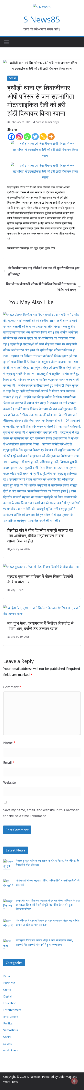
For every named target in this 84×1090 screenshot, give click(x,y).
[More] (51, 136)
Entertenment (12, 1010)
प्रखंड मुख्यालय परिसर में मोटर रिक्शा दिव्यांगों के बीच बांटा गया (40, 579)
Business (9, 983)
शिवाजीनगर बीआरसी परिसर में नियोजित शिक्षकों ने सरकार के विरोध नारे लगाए (41, 287)
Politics (8, 1023)
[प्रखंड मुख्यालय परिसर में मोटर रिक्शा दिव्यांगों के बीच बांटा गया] (41, 567)
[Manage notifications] (74, 1081)
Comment (12, 687)
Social (12, 78)
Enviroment (10, 1017)
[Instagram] (19, 136)
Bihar (6, 976)
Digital (7, 996)
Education (9, 1003)
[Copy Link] (43, 136)
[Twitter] (35, 136)
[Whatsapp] (27, 136)
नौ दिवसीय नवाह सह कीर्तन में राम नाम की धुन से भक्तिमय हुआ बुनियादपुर (43, 271)
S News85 (41, 19)
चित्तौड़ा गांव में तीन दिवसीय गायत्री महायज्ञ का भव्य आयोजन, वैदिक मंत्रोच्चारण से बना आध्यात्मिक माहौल (40, 536)
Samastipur (10, 1030)
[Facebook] (11, 136)
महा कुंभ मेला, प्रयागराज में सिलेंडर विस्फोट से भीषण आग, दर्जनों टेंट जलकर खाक (40, 625)
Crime (7, 990)
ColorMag (65, 1077)
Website (9, 782)
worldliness (10, 1050)
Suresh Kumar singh (47, 122)
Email (8, 762)
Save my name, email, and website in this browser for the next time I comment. (41, 813)
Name (9, 743)
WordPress (10, 1082)
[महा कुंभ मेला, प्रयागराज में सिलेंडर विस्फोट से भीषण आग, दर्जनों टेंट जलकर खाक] (42, 608)
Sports (7, 1043)
